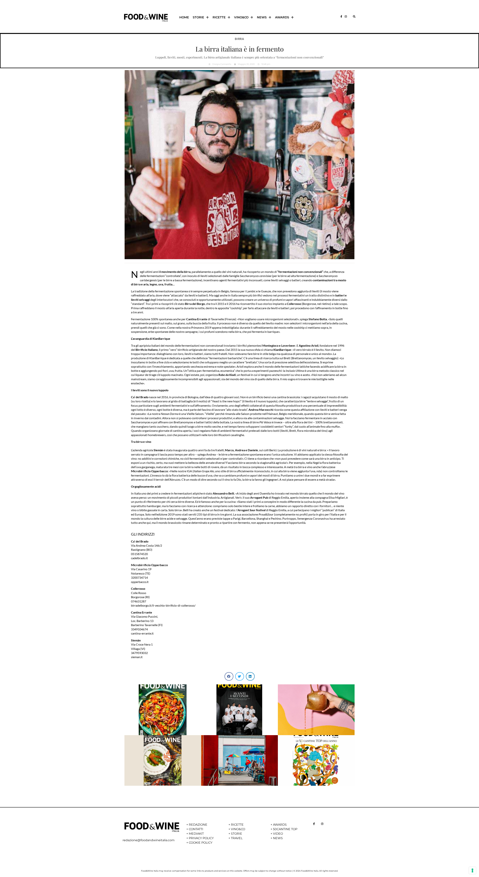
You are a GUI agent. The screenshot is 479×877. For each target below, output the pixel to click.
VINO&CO (241, 17)
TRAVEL (236, 838)
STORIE (198, 17)
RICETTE (219, 17)
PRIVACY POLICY (201, 838)
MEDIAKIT (196, 833)
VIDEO (278, 833)
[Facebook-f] (341, 16)
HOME (184, 17)
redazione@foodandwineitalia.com (149, 840)
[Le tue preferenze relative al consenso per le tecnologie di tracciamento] (472, 870)
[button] (354, 16)
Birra (239, 38)
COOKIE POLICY (200, 842)
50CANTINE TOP (285, 829)
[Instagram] (345, 16)
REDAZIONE (198, 824)
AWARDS (282, 17)
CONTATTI (196, 829)
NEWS (262, 17)
